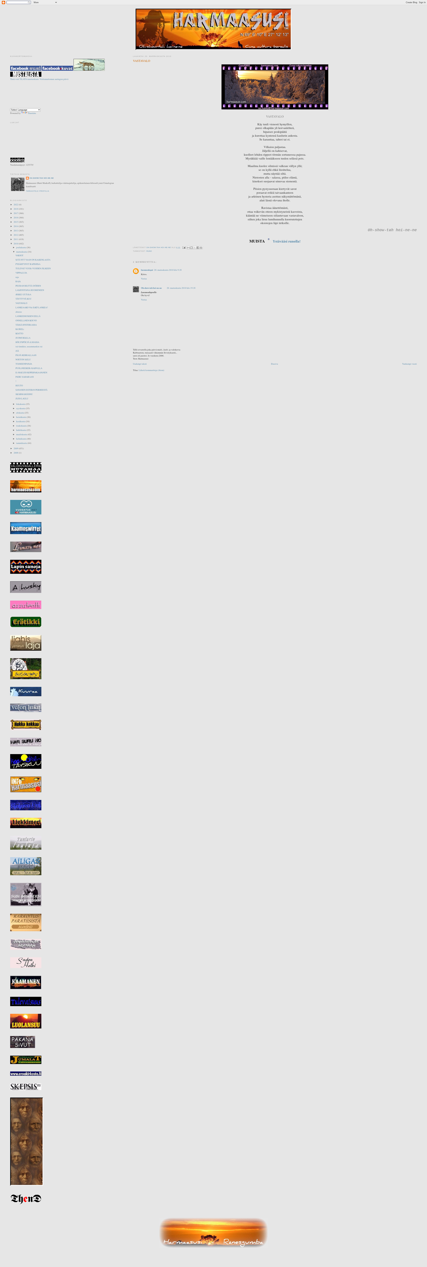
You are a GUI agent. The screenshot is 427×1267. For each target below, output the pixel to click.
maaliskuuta (22, 434)
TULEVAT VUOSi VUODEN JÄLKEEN (33, 268)
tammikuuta (22, 443)
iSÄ (17, 350)
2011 (16, 239)
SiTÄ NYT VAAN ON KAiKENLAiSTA (33, 259)
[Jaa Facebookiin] (197, 247)
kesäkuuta (21, 421)
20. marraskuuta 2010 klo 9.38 (168, 269)
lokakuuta (21, 403)
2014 (16, 226)
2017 (16, 213)
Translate (32, 113)
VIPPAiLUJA (21, 272)
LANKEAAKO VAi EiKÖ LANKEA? (32, 307)
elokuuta (20, 412)
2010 (16, 243)
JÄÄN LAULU (22, 398)
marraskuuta (22, 251)
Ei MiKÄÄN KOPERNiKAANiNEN (31, 372)
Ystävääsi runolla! (286, 241)
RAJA (18, 281)
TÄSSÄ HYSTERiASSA (26, 324)
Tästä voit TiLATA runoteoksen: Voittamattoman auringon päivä (39, 79)
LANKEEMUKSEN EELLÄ (28, 316)
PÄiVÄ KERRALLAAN (26, 355)
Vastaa (144, 278)
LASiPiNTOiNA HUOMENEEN (30, 290)
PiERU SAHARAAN (25, 376)
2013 (16, 230)
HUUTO (19, 385)
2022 (16, 204)
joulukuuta (21, 247)
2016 (16, 217)
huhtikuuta (21, 430)
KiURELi (20, 329)
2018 (16, 208)
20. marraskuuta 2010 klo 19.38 (181, 287)
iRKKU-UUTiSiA (23, 294)
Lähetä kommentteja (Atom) (151, 370)
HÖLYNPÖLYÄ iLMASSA (27, 342)
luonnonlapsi (147, 269)
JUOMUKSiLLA (23, 337)
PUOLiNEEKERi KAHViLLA (29, 368)
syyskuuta (21, 408)
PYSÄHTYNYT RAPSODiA (28, 264)
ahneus (19, 311)
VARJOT (19, 255)
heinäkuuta (21, 416)
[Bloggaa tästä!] (191, 247)
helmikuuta (21, 438)
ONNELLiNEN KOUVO (26, 320)
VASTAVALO (21, 303)
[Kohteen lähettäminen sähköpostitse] (188, 247)
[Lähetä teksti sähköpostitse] (184, 247)
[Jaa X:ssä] (194, 247)
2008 (16, 452)
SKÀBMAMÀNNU (24, 394)
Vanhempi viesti (409, 363)
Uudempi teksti (140, 363)
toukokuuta (21, 425)
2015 (16, 221)
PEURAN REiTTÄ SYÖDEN (28, 285)
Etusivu (274, 363)
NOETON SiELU (23, 359)
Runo (149, 251)
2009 (16, 448)
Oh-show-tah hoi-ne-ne (213, 11)
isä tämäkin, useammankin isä (29, 346)
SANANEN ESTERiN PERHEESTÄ (31, 389)
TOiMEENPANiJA (24, 363)
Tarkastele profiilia (37, 191)
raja (17, 277)
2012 (16, 234)
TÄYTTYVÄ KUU (23, 298)
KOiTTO (19, 333)
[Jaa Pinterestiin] (201, 247)
